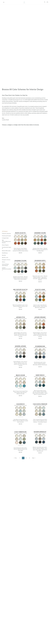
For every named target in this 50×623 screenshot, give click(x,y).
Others (3, 262)
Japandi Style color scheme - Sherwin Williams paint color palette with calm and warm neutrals (20, 334)
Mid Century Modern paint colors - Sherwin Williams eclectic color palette (20, 306)
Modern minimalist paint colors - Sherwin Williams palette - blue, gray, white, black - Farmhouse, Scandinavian (40, 449)
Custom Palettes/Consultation (6, 269)
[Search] (44, 2)
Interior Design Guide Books (5, 265)
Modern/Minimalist (6, 250)
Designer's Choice (6, 259)
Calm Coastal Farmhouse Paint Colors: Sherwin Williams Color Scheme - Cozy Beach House (40, 421)
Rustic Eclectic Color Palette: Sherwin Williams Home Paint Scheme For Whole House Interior (20, 250)
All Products (4, 231)
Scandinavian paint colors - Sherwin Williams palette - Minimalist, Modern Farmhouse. (40, 363)
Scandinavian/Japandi (6, 248)
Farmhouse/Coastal (6, 235)
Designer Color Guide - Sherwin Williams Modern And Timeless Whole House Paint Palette (20, 278)
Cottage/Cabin (5, 238)
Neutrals (4, 255)
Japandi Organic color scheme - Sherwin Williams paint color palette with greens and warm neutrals (40, 334)
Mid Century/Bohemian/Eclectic (6, 241)
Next (33, 458)
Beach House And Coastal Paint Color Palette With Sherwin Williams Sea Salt (20, 392)
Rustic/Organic (5, 245)
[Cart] (48, 2)
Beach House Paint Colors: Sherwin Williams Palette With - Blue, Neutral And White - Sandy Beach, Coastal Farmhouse (40, 392)
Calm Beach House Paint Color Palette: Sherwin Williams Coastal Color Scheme (20, 421)
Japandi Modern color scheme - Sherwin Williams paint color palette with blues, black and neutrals (20, 363)
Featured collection (6, 233)
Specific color (5, 257)
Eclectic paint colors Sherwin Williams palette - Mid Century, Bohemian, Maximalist (40, 306)
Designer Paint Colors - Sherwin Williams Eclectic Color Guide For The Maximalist (40, 250)
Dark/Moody (5, 253)
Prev (16, 458)
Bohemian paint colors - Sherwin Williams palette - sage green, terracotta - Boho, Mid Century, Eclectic (40, 278)
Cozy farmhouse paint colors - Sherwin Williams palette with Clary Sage (20, 449)
